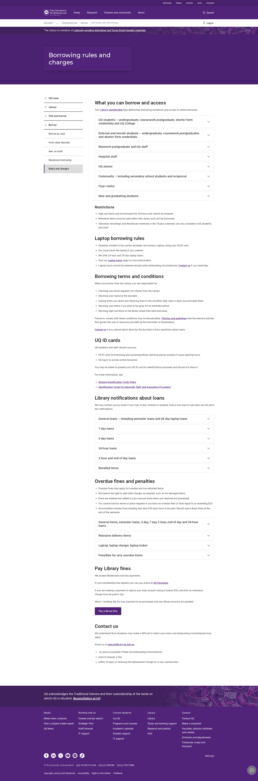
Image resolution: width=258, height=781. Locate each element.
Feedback (117, 773)
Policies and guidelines (174, 318)
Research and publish (159, 728)
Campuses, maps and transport (193, 744)
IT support (83, 733)
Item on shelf (56, 151)
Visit (150, 733)
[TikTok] (82, 756)
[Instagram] (75, 756)
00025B (110, 765)
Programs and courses (125, 723)
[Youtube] (67, 756)
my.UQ (116, 718)
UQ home (167, 3)
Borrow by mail (57, 133)
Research (92, 12)
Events (189, 3)
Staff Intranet (85, 728)
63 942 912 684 (88, 765)
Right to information (101, 773)
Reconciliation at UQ (86, 698)
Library (52, 107)
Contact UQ (188, 718)
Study (77, 12)
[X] (60, 756)
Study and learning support (162, 723)
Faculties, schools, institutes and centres (197, 730)
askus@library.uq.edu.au (121, 644)
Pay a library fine (108, 611)
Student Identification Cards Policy (117, 382)
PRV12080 (129, 765)
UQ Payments (160, 583)
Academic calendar (123, 728)
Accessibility (83, 773)
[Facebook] (46, 756)
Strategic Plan (85, 723)
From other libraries (59, 142)
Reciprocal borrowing (60, 160)
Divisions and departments (196, 737)
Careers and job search (90, 718)
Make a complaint (191, 723)
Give (200, 3)
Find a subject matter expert (59, 723)
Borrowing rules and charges (105, 23)
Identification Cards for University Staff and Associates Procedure (134, 387)
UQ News (49, 728)
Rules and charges (59, 168)
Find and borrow (69, 23)
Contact (210, 3)
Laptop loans (115, 260)
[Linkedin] (53, 756)
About (141, 12)
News (179, 3)
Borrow (84, 23)
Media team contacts (55, 718)
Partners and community (117, 12)
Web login (209, 756)
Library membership (111, 109)
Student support (121, 733)
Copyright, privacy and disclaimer (59, 773)
